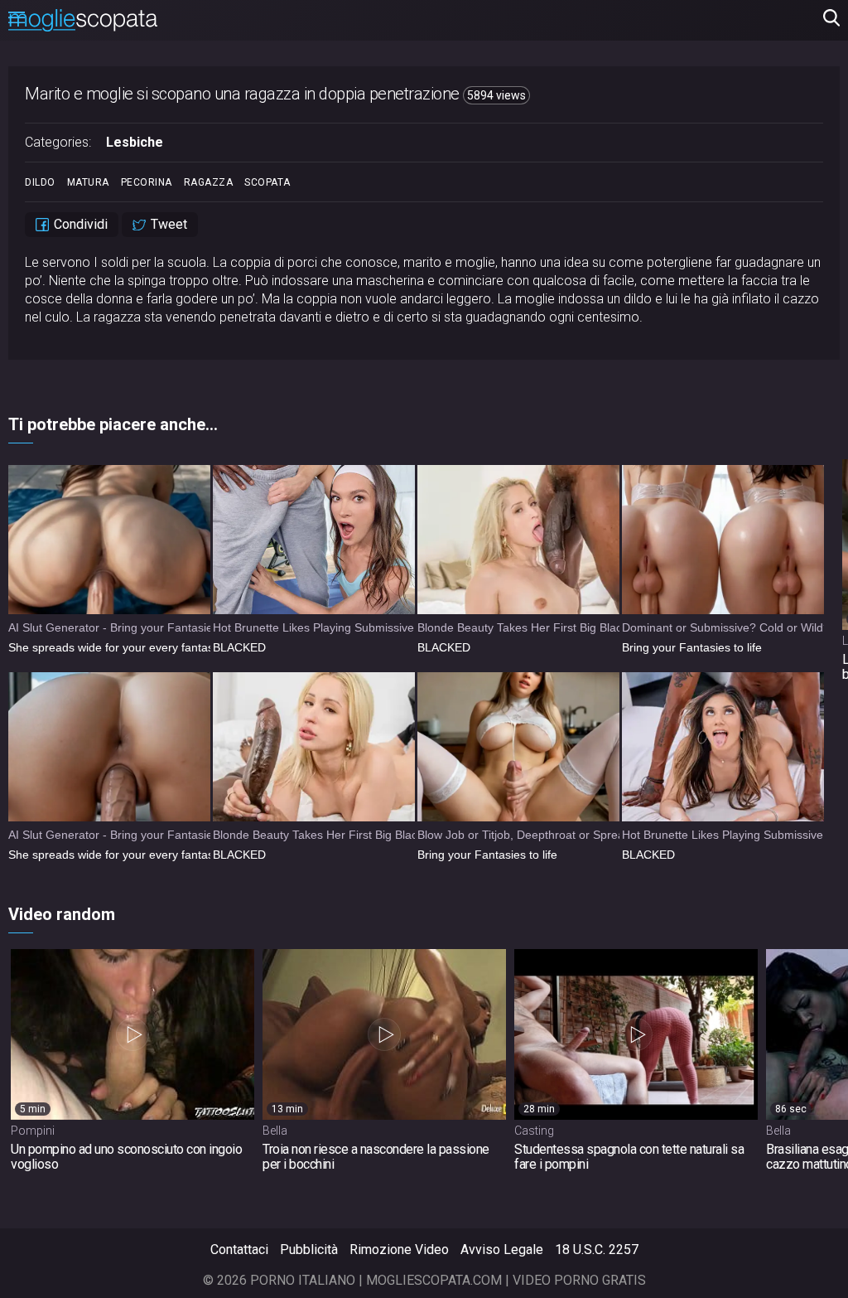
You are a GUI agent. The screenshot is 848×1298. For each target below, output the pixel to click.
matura (88, 182)
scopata (267, 182)
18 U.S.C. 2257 (596, 1249)
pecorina (146, 182)
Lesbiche (134, 142)
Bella (275, 1130)
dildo (40, 182)
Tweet (167, 224)
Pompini (33, 1130)
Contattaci (239, 1249)
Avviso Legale (501, 1249)
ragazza (209, 182)
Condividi (79, 224)
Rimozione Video (399, 1249)
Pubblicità (309, 1249)
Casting (534, 1130)
